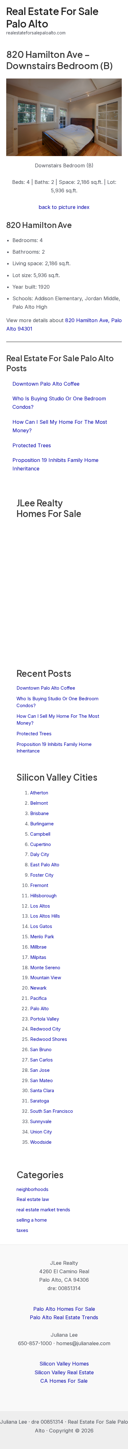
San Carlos (41, 1060)
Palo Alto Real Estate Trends (64, 1317)
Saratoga (39, 1101)
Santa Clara (42, 1090)
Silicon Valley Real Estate (64, 1372)
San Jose (40, 1070)
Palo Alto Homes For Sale (64, 1309)
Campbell (40, 834)
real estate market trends (43, 1210)
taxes (22, 1230)
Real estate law (32, 1199)
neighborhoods (32, 1189)
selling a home (31, 1220)
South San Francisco (51, 1111)
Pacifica (38, 998)
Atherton (39, 793)
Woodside (41, 1142)
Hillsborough (43, 896)
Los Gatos (41, 926)
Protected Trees (34, 734)
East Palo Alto (44, 865)
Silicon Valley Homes (64, 1363)
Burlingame (42, 824)
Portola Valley (44, 1019)
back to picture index (64, 207)
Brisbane (39, 813)
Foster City (41, 875)
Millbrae (38, 947)
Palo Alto (39, 1008)
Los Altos (40, 906)
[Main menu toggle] (115, 21)
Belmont (39, 803)
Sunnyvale (41, 1121)
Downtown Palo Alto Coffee (45, 688)
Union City (41, 1132)
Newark (38, 988)
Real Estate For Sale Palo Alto (52, 17)
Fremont (39, 885)
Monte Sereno (45, 967)
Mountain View (45, 977)
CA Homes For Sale (64, 1381)
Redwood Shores (48, 1039)
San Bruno (41, 1049)
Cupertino (40, 844)
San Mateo (41, 1080)
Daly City (39, 854)
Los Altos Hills (45, 916)
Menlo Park (42, 937)
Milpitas (38, 957)
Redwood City (45, 1029)
